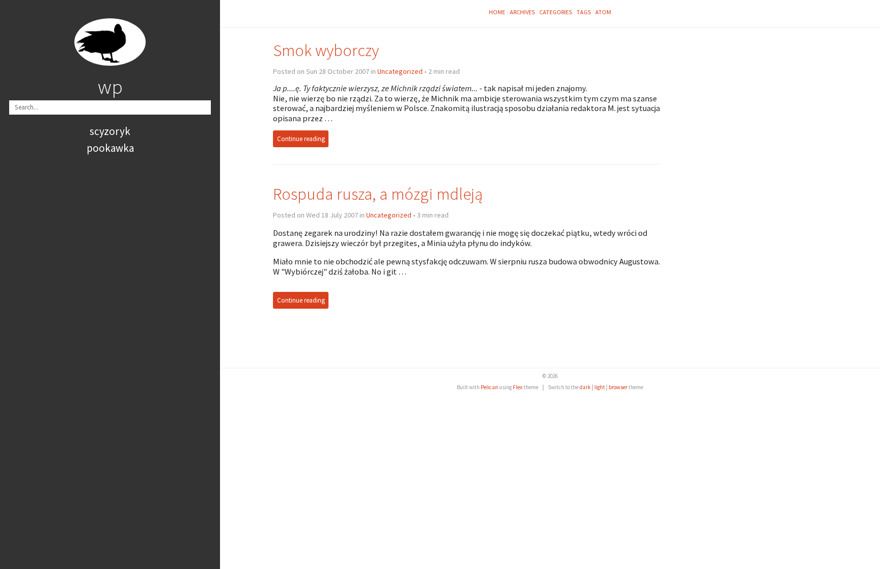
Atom (603, 12)
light (599, 387)
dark (585, 387)
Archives (522, 12)
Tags (583, 12)
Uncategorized (400, 71)
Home (497, 12)
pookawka (110, 148)
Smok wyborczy (326, 50)
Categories (555, 12)
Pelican (489, 387)
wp (110, 86)
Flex (517, 387)
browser (618, 387)
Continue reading (301, 138)
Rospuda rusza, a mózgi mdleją (378, 193)
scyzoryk (110, 131)
